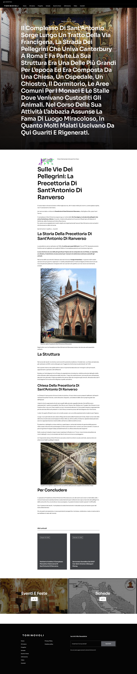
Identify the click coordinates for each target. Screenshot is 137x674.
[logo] (11, 5)
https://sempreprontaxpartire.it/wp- (68, 159)
